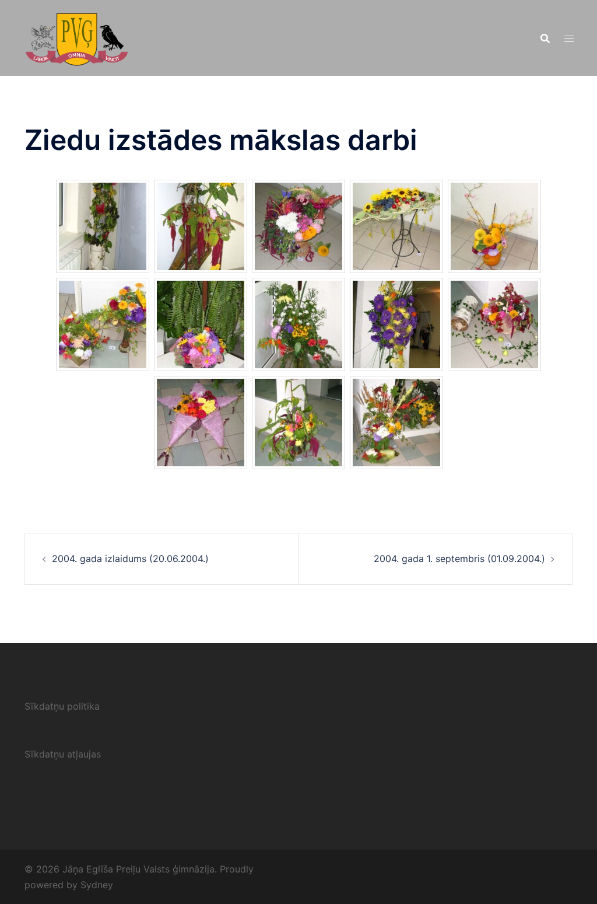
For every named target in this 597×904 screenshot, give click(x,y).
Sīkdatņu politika (62, 706)
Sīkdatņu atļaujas (62, 754)
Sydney (96, 885)
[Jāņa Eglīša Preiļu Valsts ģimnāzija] (76, 37)
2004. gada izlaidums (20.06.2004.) (130, 558)
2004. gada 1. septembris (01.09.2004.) (459, 558)
